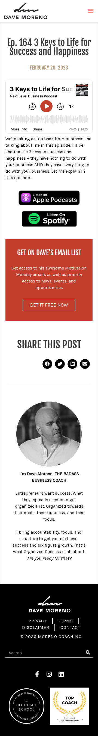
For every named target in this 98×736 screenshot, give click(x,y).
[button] (47, 364)
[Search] (88, 652)
